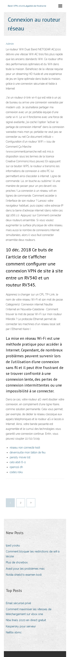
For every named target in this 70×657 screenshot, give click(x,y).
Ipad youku (13, 545)
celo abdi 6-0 (18, 462)
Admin (10, 43)
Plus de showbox (17, 562)
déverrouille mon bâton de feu (28, 452)
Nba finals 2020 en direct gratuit (26, 620)
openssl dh (16, 467)
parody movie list (20, 457)
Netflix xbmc (14, 632)
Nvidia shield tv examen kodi (24, 574)
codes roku (16, 472)
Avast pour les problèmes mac (25, 568)
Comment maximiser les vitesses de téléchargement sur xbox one (28, 612)
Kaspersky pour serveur (21, 626)
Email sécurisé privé (18, 603)
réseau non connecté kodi (25, 447)
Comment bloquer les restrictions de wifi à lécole (33, 554)
